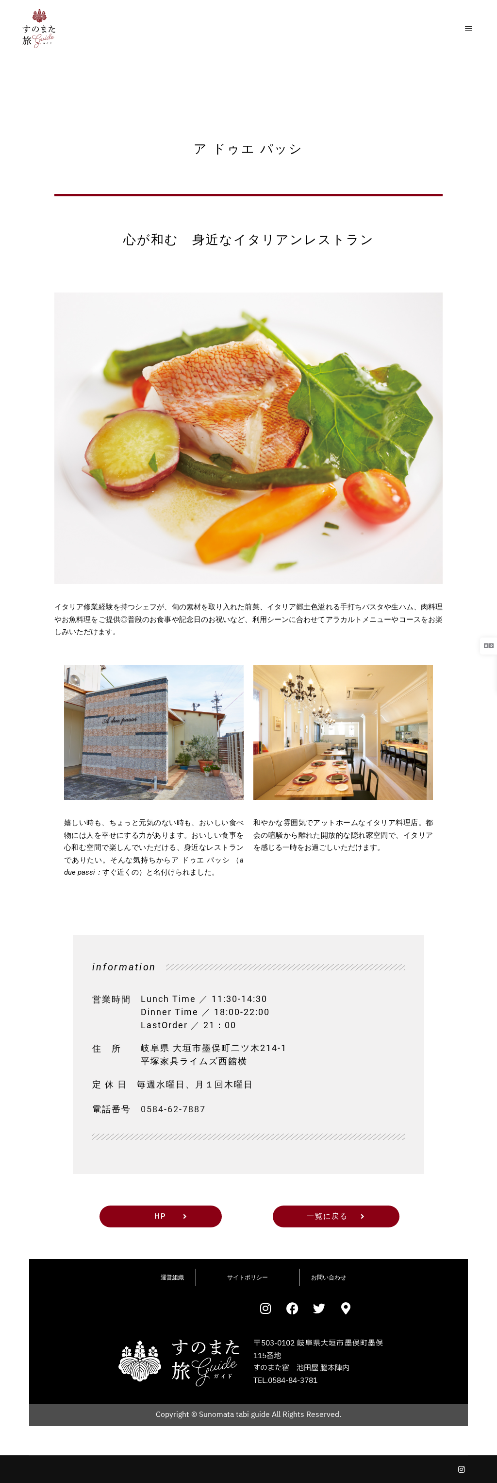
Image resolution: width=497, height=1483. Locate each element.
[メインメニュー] (469, 28)
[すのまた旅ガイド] (38, 28)
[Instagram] (461, 1469)
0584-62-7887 (173, 1109)
